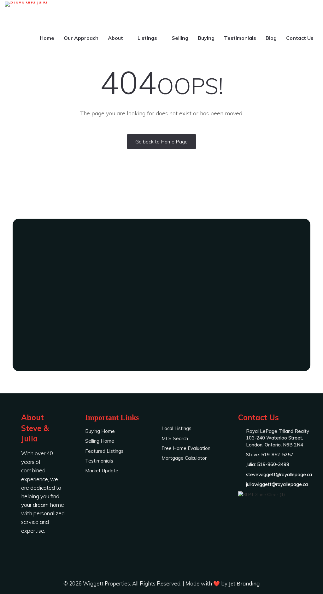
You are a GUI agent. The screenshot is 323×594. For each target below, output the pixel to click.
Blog (271, 38)
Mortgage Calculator (184, 458)
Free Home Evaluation (186, 448)
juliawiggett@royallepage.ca (277, 484)
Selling (180, 38)
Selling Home (99, 441)
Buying (206, 38)
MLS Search (175, 438)
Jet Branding (244, 583)
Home (47, 38)
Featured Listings (104, 451)
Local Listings (176, 428)
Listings (148, 38)
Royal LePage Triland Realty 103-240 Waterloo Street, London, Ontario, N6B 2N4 (277, 438)
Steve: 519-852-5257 (161, 313)
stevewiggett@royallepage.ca (279, 474)
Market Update (101, 471)
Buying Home (100, 431)
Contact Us (300, 38)
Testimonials (240, 38)
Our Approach (81, 38)
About (116, 38)
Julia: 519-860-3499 (161, 330)
